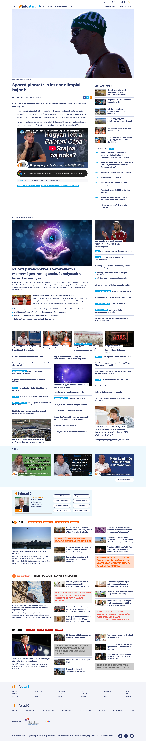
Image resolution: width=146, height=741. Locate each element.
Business (30, 630)
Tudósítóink (61, 691)
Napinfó (83, 696)
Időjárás (128, 696)
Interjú (60, 694)
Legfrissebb (107, 691)
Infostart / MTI (18, 97)
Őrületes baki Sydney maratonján (108, 392)
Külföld (14, 694)
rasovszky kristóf (32, 186)
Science (59, 630)
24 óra (42, 6)
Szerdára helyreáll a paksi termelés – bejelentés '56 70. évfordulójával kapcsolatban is (49, 309)
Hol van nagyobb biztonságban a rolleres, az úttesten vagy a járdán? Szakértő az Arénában (24, 348)
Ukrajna (49, 6)
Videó (105, 696)
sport (20, 186)
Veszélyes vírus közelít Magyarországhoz (70, 392)
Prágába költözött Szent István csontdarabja (113, 298)
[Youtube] (132, 736)
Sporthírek (102, 710)
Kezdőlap (21, 180)
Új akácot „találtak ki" (119, 304)
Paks (72, 6)
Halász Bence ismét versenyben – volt (27, 357)
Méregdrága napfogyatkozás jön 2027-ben (112, 440)
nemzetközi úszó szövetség (67, 186)
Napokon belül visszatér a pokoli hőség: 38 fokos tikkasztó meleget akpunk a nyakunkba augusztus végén (30, 608)
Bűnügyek (84, 694)
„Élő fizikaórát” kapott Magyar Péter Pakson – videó (53, 296)
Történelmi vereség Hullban (65, 426)
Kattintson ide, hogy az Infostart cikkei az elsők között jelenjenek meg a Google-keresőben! (54, 173)
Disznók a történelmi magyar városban (110, 386)
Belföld (14, 691)
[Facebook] (126, 736)
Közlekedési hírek (48, 710)
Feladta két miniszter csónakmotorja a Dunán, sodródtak (36, 316)
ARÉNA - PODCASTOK (125, 6)
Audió (105, 694)
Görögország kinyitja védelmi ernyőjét (112, 278)
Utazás (58, 576)
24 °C (132, 2)
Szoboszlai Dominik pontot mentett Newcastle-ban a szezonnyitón (108, 244)
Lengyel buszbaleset (61, 6)
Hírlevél (128, 694)
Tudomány (38, 691)
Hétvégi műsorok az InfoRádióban (117, 357)
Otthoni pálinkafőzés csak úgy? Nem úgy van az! (55, 347)
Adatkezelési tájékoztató (65, 736)
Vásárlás (47, 576)
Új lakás (74, 522)
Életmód (60, 696)
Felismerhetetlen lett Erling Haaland (116, 380)
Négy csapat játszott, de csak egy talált (116, 251)
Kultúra (37, 694)
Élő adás (62, 496)
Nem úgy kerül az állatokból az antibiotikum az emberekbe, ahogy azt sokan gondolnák (85, 348)
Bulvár (83, 691)
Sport (28, 180)
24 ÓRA (111, 149)
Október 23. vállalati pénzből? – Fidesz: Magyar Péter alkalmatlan (40, 312)
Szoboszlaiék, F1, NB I (77, 398)
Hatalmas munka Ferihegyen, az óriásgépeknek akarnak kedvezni (28, 441)
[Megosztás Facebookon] (84, 97)
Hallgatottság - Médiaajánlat (36, 736)
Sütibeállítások (108, 736)
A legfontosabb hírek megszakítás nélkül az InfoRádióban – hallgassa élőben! (115, 349)
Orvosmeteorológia (85, 710)
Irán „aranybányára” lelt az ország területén (112, 285)
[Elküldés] (90, 97)
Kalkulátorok (70, 576)
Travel (49, 630)
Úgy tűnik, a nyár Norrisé (121, 291)
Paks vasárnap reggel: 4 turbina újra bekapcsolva (34, 319)
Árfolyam (48, 522)
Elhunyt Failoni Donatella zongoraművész (70, 405)
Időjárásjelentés (66, 710)
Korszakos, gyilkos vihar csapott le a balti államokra (71, 386)
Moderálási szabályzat (81, 736)
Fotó (127, 691)
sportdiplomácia (48, 186)
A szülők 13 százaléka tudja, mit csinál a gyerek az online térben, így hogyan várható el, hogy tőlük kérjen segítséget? (111, 431)
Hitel (37, 576)
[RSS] (120, 736)
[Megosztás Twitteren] (87, 97)
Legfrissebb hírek (30, 710)
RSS (101, 736)
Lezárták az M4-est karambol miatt (68, 411)
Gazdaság (15, 696)
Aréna (132, 710)
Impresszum (51, 736)
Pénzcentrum (35, 522)
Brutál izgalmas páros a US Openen (34, 397)
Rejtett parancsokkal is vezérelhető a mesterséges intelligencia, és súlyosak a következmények (46, 273)
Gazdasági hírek (117, 710)
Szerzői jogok (94, 736)
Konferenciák (62, 522)
